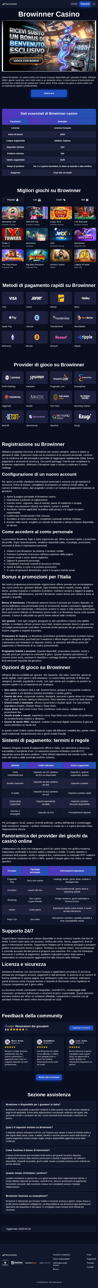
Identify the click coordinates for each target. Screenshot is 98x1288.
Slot (83, 200)
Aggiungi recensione (81, 1028)
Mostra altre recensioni (49, 1077)
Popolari (11, 200)
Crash (59, 200)
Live (35, 200)
